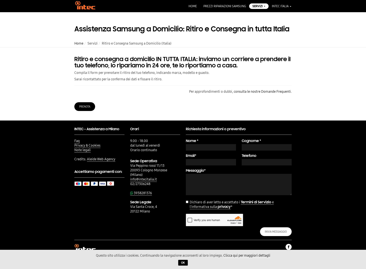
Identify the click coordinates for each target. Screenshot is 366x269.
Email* (191, 155)
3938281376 (142, 193)
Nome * (192, 141)
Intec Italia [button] (280, 6)
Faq (77, 140)
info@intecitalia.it (143, 179)
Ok (183, 262)
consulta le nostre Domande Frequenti (262, 91)
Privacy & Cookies (87, 145)
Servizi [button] (257, 6)
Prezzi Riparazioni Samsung (224, 6)
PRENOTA (84, 107)
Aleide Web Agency (101, 159)
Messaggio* (195, 170)
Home (193, 6)
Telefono (249, 155)
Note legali (82, 150)
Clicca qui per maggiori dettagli (246, 255)
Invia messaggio (276, 232)
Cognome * (251, 141)
